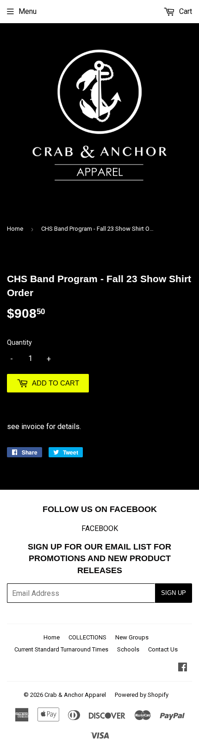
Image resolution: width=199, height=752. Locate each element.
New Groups (132, 637)
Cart (184, 11)
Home (15, 228)
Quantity (19, 342)
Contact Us (163, 649)
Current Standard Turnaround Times (61, 649)
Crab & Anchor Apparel (75, 694)
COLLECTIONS (87, 637)
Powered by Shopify (141, 694)
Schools (128, 649)
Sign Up (173, 592)
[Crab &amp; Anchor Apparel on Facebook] (182, 668)
